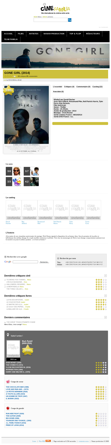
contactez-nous (84, 441)
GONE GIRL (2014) (17, 72)
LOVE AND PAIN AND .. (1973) (17, 389)
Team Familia (11, 39)
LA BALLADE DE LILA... (15, 309)
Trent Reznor (67, 113)
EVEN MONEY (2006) (13, 362)
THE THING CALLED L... (15, 289)
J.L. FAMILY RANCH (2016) (16, 423)
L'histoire (10, 233)
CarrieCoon (87, 222)
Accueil (8, 34)
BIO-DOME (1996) (12, 418)
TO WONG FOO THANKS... (17, 280)
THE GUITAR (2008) (13, 416)
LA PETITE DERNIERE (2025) (17, 391)
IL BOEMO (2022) (12, 398)
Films (21, 34)
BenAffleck (24, 222)
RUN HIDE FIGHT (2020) (15, 413)
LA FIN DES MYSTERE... (15, 300)
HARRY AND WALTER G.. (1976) (18, 372)
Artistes (33, 34)
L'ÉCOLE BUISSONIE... (15, 282)
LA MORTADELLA (13, 286)
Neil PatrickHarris (57, 222)
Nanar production (54, 34)
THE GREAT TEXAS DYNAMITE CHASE (21, 322)
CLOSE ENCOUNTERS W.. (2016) (18, 367)
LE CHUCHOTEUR (13, 302)
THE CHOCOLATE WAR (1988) (17, 387)
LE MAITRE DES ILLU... (15, 304)
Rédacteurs (93, 34)
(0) (83, 87)
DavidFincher (8, 222)
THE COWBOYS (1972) (14, 365)
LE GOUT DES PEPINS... (16, 307)
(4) (69, 87)
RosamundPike (41, 222)
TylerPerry (71, 222)
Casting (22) (97, 87)
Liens (34, 441)
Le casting (10, 197)
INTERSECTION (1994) (14, 369)
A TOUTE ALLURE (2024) (15, 394)
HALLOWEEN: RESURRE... (16, 284)
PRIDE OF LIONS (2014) (15, 425)
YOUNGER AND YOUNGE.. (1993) (18, 420)
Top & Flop (75, 34)
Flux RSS (42, 441)
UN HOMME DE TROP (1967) (16, 396)
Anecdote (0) (58, 92)
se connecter (103, 27)
